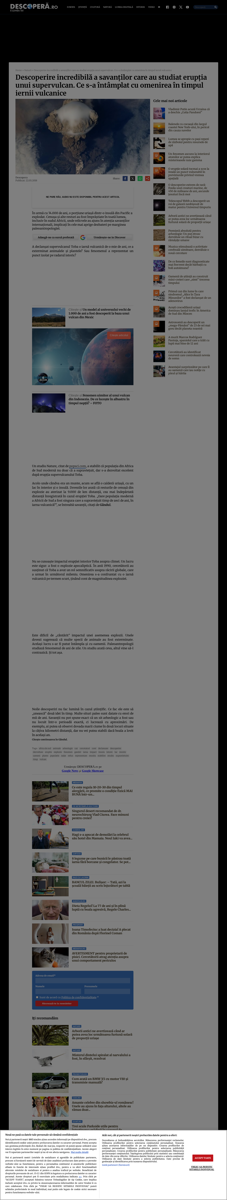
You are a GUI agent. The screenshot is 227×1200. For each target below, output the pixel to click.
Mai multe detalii (79, 1152)
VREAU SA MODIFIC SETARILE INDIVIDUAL (201, 1168)
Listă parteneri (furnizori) (116, 1165)
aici (80, 1177)
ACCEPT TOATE (203, 1158)
